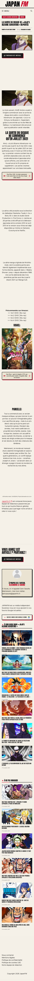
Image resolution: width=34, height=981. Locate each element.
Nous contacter (8, 955)
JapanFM (23, 974)
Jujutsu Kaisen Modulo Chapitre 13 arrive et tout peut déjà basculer (16, 852)
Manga (22, 17)
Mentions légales (8, 958)
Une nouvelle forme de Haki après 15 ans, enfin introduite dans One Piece (15, 925)
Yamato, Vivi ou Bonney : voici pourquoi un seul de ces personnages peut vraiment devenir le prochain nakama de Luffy (16, 649)
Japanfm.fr (6, 501)
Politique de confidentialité (12, 960)
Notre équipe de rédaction (12, 965)
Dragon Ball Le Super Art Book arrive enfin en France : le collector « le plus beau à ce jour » (16, 696)
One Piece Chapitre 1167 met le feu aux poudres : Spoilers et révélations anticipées (16, 876)
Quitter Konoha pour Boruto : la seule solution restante (15, 827)
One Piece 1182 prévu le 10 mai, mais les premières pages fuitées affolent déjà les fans (16, 718)
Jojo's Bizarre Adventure (10, 17)
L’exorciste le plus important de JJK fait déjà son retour (16, 764)
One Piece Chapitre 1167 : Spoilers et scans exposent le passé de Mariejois (14, 803)
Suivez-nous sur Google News (17, 617)
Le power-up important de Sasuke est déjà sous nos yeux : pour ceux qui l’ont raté (16, 741)
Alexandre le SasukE (17, 584)
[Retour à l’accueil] (17, 4)
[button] (31, 11)
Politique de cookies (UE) (11, 962)
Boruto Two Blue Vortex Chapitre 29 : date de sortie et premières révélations (15, 901)
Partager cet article (13, 55)
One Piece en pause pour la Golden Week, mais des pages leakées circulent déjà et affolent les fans (16, 673)
